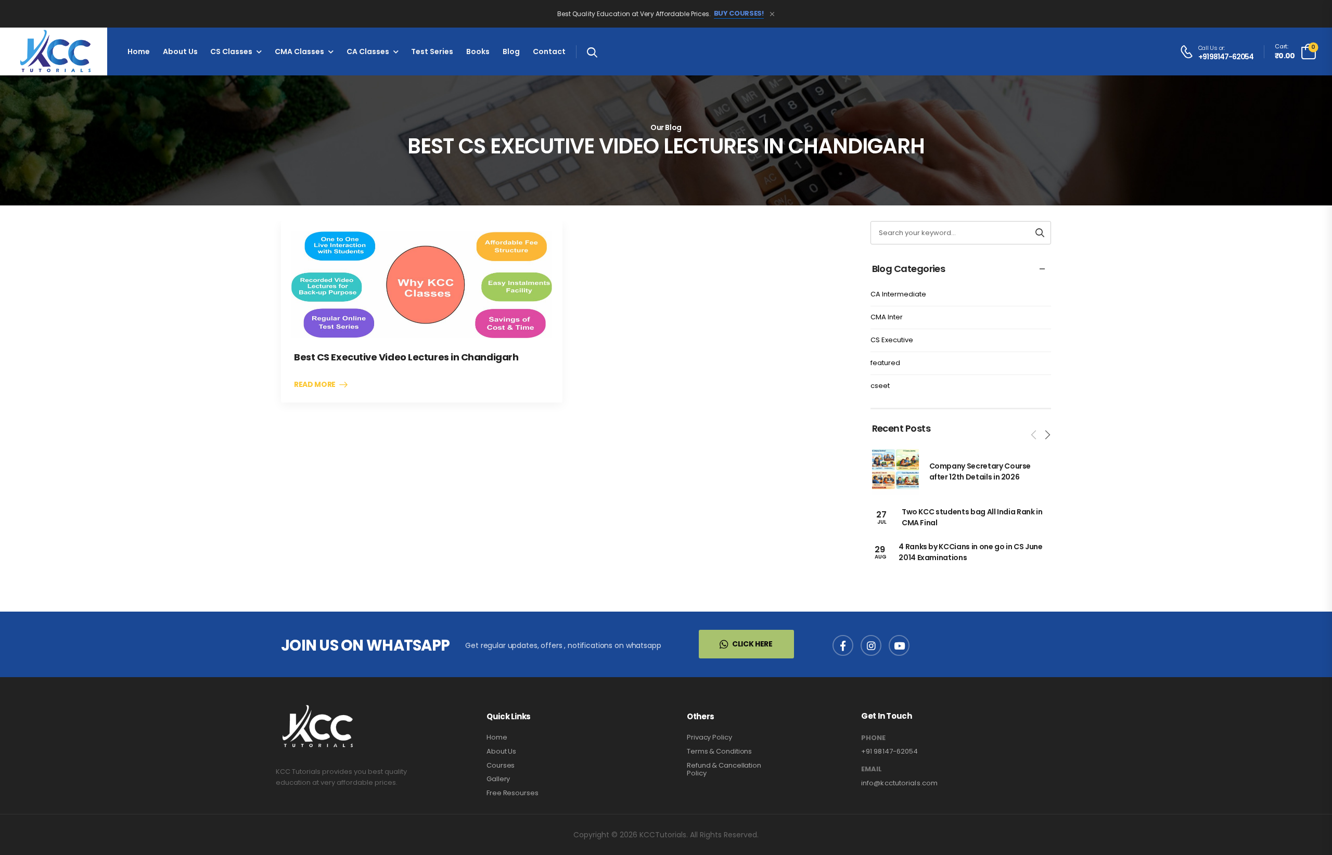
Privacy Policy (709, 737)
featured (885, 363)
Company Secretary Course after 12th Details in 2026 (980, 471)
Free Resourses (512, 793)
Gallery (498, 779)
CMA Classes (299, 51)
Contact (549, 51)
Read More (315, 385)
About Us (180, 51)
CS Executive (891, 340)
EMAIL (871, 769)
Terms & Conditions (719, 751)
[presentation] (1034, 435)
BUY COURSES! (739, 13)
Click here (752, 644)
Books (478, 51)
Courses (500, 765)
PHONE (873, 738)
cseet (880, 386)
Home (138, 51)
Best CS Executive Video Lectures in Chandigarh (406, 357)
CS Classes (231, 51)
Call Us (1208, 48)
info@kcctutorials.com (899, 783)
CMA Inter (886, 317)
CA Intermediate (898, 294)
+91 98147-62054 (1226, 57)
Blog (511, 51)
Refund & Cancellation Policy (724, 769)
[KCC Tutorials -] (54, 51)
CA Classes (368, 51)
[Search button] (1040, 232)
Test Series (432, 51)
